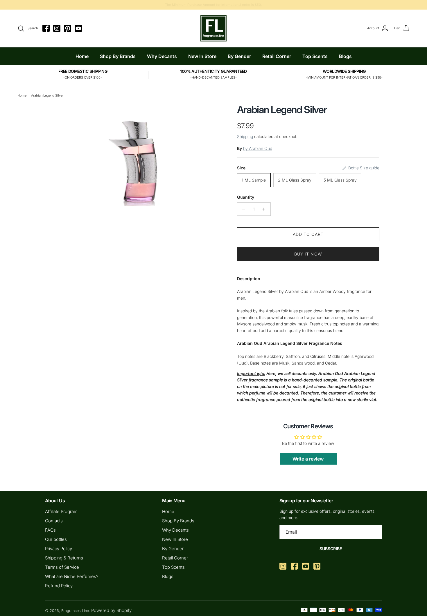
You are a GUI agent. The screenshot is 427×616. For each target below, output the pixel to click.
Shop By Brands (118, 56)
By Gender (239, 56)
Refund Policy (59, 585)
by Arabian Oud (257, 148)
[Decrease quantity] (242, 209)
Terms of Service (62, 567)
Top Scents (315, 56)
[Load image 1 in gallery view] (136, 159)
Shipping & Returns (64, 558)
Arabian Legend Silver (47, 95)
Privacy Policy (58, 548)
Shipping (245, 136)
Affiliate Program (61, 511)
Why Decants (162, 56)
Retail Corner (276, 56)
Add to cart (308, 234)
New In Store (202, 56)
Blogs (345, 56)
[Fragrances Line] (213, 28)
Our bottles (56, 539)
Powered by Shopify (111, 610)
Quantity (245, 197)
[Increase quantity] (265, 209)
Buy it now (308, 253)
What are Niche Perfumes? (71, 576)
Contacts (54, 520)
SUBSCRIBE (331, 548)
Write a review (308, 459)
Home (82, 56)
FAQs (50, 530)
